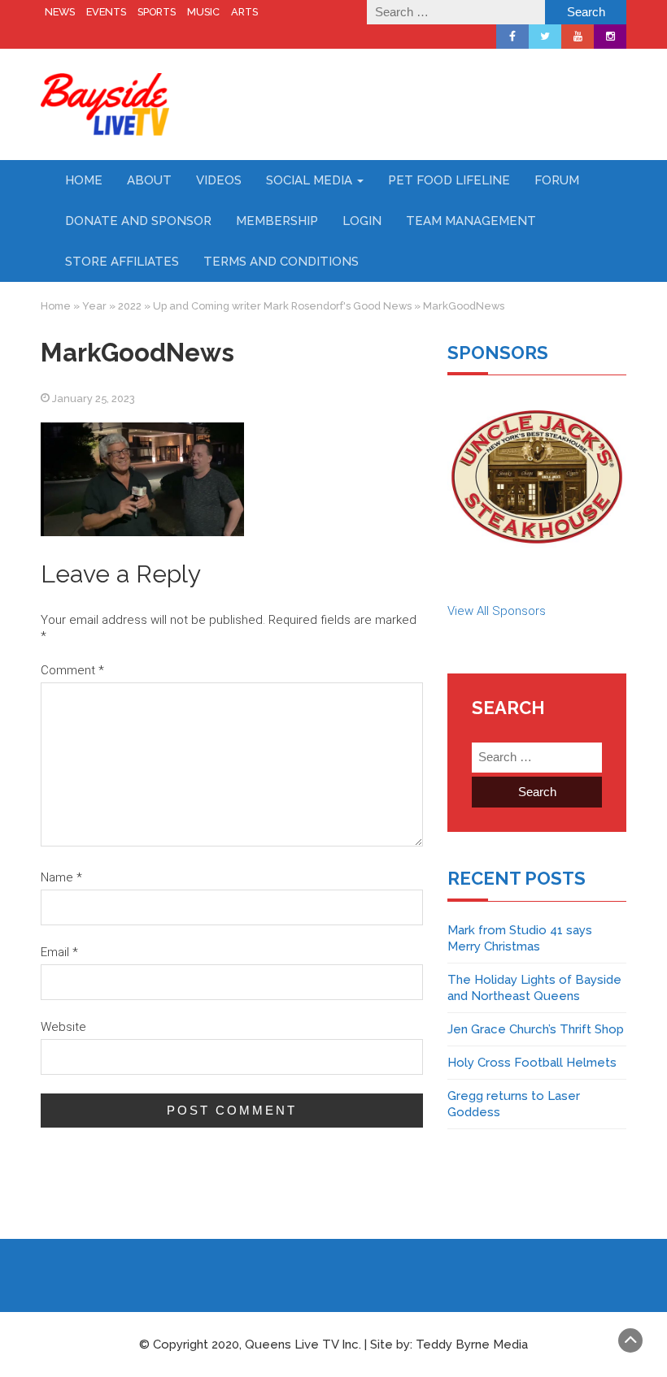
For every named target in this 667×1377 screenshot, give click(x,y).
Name (61, 877)
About (149, 180)
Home (83, 180)
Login (361, 221)
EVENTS (106, 12)
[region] (536, 477)
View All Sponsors (496, 611)
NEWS (60, 12)
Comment (72, 670)
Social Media (310, 180)
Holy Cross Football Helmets (532, 1062)
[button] (536, 477)
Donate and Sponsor (138, 221)
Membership (277, 221)
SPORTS (156, 12)
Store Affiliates (122, 261)
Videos (219, 180)
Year (94, 306)
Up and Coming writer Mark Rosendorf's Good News (282, 306)
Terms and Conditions (281, 261)
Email (59, 952)
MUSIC (203, 12)
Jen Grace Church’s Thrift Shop (535, 1029)
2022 (130, 306)
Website (63, 1027)
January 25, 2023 (93, 398)
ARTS (244, 12)
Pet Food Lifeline (449, 180)
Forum (556, 180)
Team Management (471, 221)
